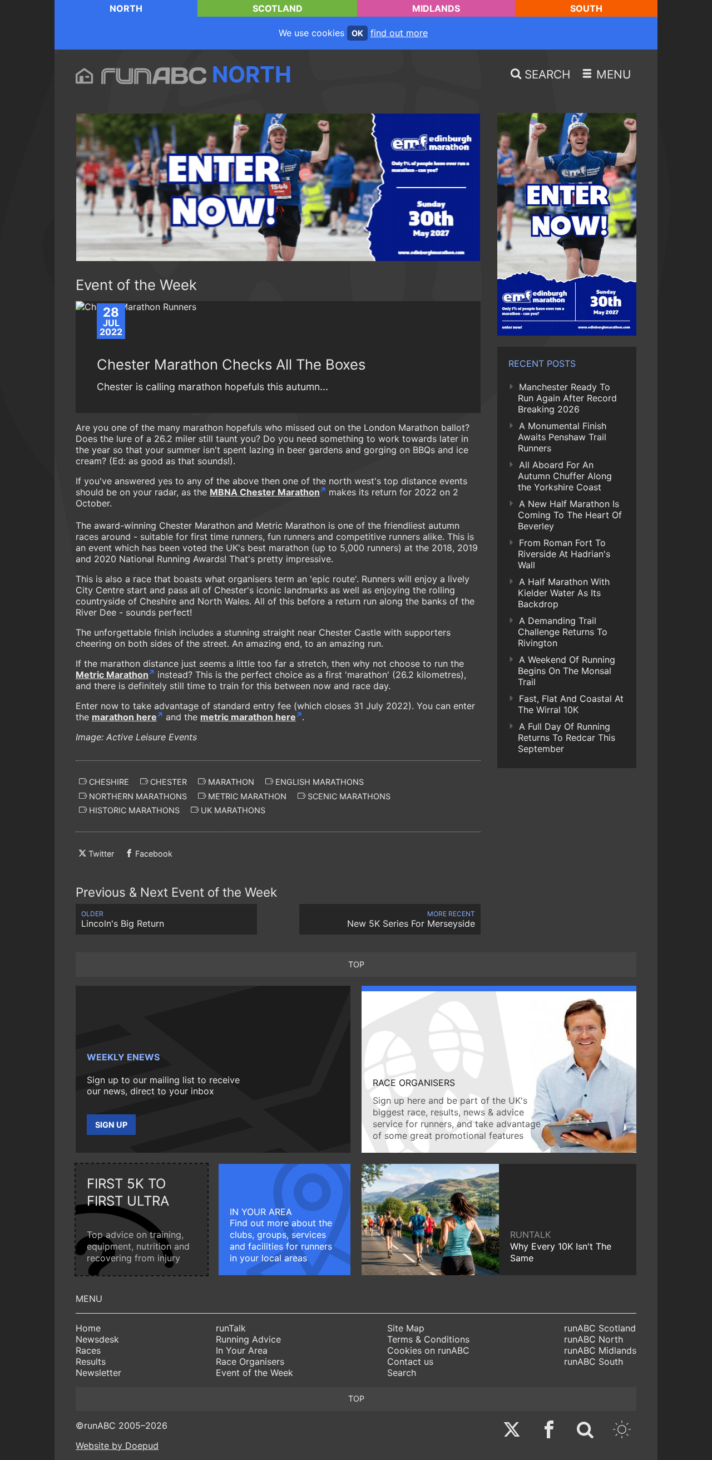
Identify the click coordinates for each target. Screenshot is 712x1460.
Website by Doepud (117, 1445)
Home (88, 1328)
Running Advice (248, 1339)
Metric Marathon (112, 674)
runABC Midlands (600, 1350)
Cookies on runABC (428, 1350)
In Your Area (242, 1350)
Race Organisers (250, 1361)
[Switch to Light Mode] (621, 1431)
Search (401, 1372)
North (126, 8)
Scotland (278, 8)
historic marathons (133, 810)
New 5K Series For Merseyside (411, 919)
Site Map (405, 1328)
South (586, 8)
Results (91, 1361)
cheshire (108, 781)
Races (88, 1350)
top (356, 964)
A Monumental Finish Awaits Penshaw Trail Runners (562, 437)
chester (167, 781)
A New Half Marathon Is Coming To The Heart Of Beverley (570, 515)
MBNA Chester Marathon (265, 492)
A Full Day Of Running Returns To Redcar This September (566, 737)
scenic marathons (347, 796)
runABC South (593, 1361)
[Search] (585, 1431)
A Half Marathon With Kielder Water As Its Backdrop (564, 592)
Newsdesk (97, 1339)
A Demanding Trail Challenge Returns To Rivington (562, 631)
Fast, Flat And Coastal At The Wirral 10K (571, 704)
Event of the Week (254, 1372)
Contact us (410, 1361)
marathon (230, 781)
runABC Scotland (600, 1328)
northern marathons (137, 796)
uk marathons (232, 810)
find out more (399, 32)
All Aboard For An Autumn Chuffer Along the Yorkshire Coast (565, 476)
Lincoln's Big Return (122, 919)
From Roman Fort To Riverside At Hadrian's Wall (564, 554)
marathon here (124, 716)
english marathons (318, 781)
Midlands (436, 8)
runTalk (231, 1328)
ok (357, 33)
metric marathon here (248, 716)
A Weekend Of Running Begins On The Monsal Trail (566, 670)
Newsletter (98, 1372)
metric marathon (246, 796)
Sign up (111, 1124)
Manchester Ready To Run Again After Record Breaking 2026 (567, 398)
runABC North (593, 1339)
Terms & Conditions (428, 1339)
